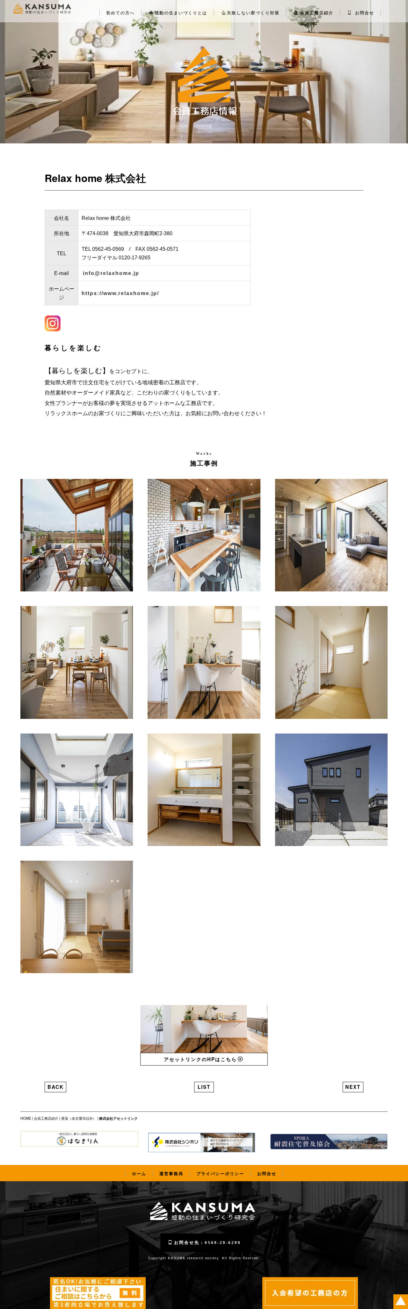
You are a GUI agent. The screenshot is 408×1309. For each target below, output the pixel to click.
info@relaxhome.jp (111, 273)
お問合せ (363, 13)
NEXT (353, 1086)
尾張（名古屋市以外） (78, 1118)
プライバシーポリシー (220, 1173)
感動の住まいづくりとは (181, 13)
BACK (55, 1086)
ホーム (139, 1173)
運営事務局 (171, 1173)
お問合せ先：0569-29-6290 (207, 1242)
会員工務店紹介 (316, 13)
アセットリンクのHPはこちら (200, 1059)
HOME (25, 1118)
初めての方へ (120, 13)
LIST (204, 1086)
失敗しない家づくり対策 (253, 13)
